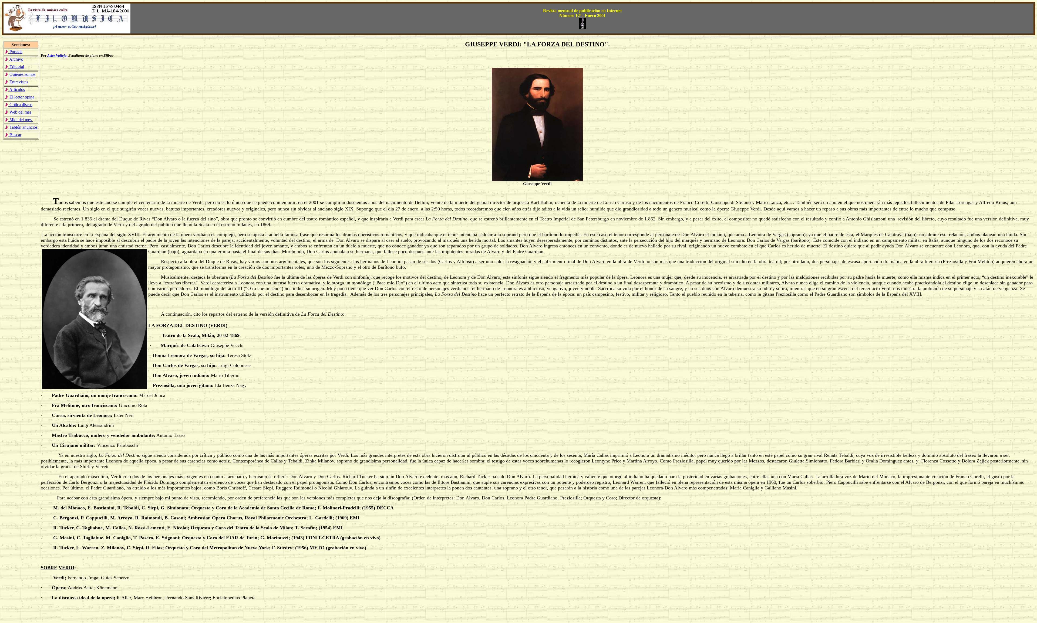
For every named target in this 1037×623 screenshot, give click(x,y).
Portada (15, 51)
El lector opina (21, 97)
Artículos (16, 89)
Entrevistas (18, 82)
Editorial (16, 66)
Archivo (15, 59)
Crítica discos (20, 104)
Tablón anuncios (23, 127)
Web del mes (19, 112)
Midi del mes (20, 119)
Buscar (14, 134)
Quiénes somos (21, 74)
